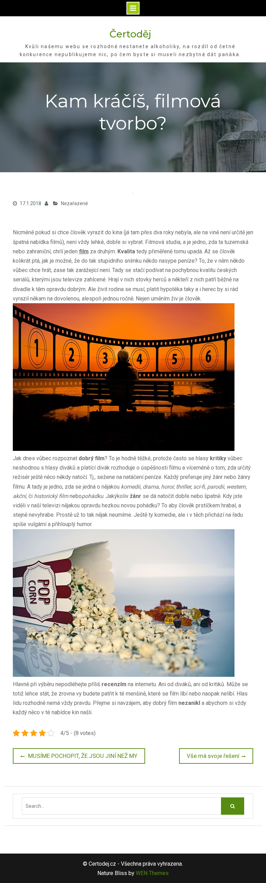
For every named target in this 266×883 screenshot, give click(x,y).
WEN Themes (152, 873)
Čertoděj (130, 34)
